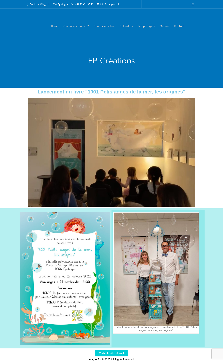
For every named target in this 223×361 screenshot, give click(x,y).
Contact (179, 26)
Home (54, 26)
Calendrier (126, 26)
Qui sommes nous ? (76, 26)
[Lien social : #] (193, 4)
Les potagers (146, 26)
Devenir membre (104, 26)
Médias (164, 26)
